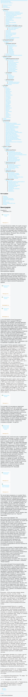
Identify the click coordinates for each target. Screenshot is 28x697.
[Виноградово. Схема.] (6, 215)
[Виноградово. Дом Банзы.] (6, 473)
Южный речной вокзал (13, 83)
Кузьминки (8, 89)
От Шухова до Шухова (11, 22)
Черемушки (8, 114)
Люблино (8, 90)
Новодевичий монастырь (14, 160)
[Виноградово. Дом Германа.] (6, 486)
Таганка (7, 21)
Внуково (10, 75)
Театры (4, 118)
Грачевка (8, 99)
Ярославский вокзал (12, 64)
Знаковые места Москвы (8, 199)
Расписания (11, 61)
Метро (7, 42)
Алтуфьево (8, 97)
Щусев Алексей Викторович (12, 138)
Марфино (8, 106)
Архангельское (9, 94)
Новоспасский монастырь (14, 159)
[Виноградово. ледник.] (6, 396)
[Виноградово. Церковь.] (6, 286)
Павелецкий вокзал (12, 71)
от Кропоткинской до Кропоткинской (14, 13)
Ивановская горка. (10, 20)
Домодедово (11, 77)
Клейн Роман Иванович (11, 133)
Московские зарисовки (8, 198)
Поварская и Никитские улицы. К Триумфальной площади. (13, 15)
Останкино (8, 98)
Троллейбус (10, 49)
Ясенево (7, 113)
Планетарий (8, 169)
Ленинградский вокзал (13, 62)
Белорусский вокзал (12, 66)
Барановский (9, 140)
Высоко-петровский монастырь (15, 153)
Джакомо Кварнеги (10, 125)
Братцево (8, 109)
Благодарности (6, 7)
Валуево (7, 104)
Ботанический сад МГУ (13, 167)
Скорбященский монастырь (14, 152)
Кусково (7, 87)
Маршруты (5, 10)
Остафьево (8, 103)
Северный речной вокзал (14, 82)
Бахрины (8, 145)
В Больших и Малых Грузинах (12, 37)
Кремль (7, 23)
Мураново (8, 92)
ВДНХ (7, 148)
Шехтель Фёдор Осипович (12, 134)
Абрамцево (8, 93)
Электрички (11, 52)
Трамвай (10, 48)
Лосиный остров (12, 183)
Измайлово (8, 105)
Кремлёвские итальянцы (11, 123)
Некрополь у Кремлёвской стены (15, 176)
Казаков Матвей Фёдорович (12, 127)
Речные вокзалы (9, 80)
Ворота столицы (6, 57)
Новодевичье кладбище (13, 173)
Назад (4, 688)
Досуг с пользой (6, 147)
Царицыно (10, 189)
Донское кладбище (12, 175)
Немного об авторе (7, 4)
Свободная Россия (10, 16)
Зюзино (7, 116)
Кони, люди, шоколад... (13, 28)
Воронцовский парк (12, 186)
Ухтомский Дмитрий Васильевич (13, 124)
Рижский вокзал (12, 68)
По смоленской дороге (11, 34)
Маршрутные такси (12, 45)
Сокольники (11, 187)
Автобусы (10, 46)
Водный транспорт (10, 54)
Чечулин (8, 142)
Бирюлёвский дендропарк (14, 185)
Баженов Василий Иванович (12, 126)
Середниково (9, 111)
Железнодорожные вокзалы (12, 59)
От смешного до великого (11, 24)
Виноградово (9, 107)
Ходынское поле (12, 29)
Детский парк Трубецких (14, 188)
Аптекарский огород (13, 166)
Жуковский (10, 78)
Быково (7, 110)
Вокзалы (5, 196)
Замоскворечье (9, 18)
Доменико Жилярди (10, 128)
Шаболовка (8, 36)
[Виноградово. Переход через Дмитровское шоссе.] (6, 429)
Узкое (7, 112)
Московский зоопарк (10, 168)
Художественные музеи (11, 161)
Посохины (8, 144)
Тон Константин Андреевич (12, 131)
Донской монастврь (12, 158)
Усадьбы (5, 86)
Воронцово (8, 117)
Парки (4, 200)
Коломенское (9, 91)
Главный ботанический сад (14, 165)
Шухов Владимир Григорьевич (13, 135)
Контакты (5, 6)
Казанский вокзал (12, 63)
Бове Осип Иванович (10, 130)
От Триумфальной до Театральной (13, 17)
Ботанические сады (10, 164)
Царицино (8, 96)
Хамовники (8, 31)
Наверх (2, 693)
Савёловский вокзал (12, 69)
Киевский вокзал (12, 65)
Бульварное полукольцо (11, 32)
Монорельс (10, 50)
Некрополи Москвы (10, 172)
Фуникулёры (11, 51)
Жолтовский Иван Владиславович (13, 139)
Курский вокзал (11, 70)
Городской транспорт (8, 41)
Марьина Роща (9, 35)
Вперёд (4, 689)
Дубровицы (8, 101)
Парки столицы (9, 180)
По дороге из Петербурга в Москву (13, 27)
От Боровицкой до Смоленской (13, 11)
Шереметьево (11, 76)
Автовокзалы (9, 84)
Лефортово (8, 30)
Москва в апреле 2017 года (9, 203)
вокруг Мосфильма (10, 38)
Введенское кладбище (13, 178)
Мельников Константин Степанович (14, 141)
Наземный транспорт (10, 44)
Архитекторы (6, 121)
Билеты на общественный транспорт (14, 55)
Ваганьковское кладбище (13, 174)
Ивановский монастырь (13, 157)
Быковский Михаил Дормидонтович (14, 132)
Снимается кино (6, 119)
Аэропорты (8, 73)
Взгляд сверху (6, 202)
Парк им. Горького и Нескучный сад (16, 181)
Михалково (8, 100)
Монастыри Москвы (10, 151)
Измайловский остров (13, 182)
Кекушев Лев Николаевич (11, 137)
